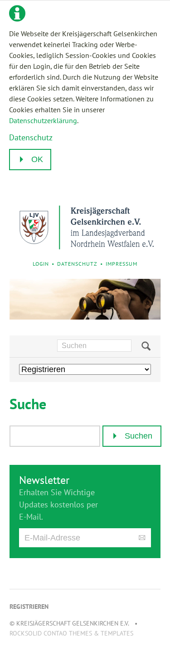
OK (37, 159)
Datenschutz (31, 137)
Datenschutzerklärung (43, 120)
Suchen (145, 346)
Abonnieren (142, 538)
